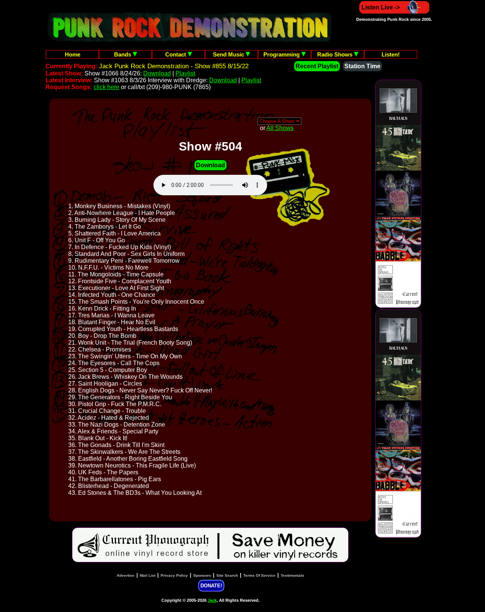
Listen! (391, 54)
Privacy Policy (174, 575)
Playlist (185, 73)
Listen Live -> (380, 7)
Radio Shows (335, 54)
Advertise (126, 575)
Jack (212, 600)
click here (106, 87)
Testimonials (292, 575)
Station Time (362, 66)
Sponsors (202, 575)
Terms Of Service (259, 575)
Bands (123, 54)
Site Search (227, 575)
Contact (176, 54)
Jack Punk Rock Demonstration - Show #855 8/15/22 (174, 66)
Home (72, 54)
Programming (282, 54)
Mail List (147, 575)
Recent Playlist (317, 66)
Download (157, 73)
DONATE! (211, 585)
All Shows (280, 128)
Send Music (229, 54)
